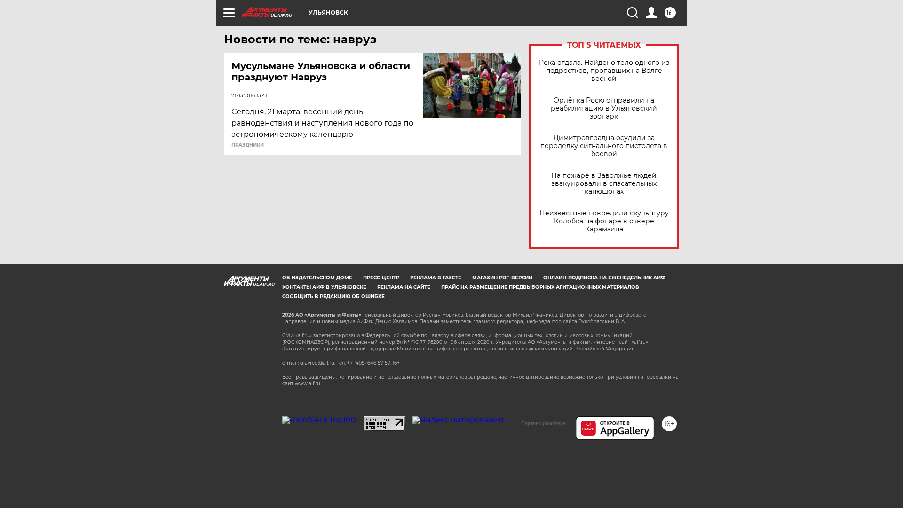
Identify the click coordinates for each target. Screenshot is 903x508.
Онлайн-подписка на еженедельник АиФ (604, 278)
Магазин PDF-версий (502, 278)
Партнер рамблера (543, 423)
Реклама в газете (435, 278)
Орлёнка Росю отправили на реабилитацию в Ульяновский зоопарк (604, 108)
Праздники (247, 145)
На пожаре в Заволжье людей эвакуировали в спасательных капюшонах (604, 184)
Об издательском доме (317, 278)
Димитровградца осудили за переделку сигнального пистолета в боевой (603, 146)
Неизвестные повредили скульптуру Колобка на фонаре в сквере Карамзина (604, 221)
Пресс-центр (381, 278)
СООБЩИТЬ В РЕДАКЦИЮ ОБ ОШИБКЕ (333, 297)
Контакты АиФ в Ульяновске (324, 287)
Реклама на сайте (403, 287)
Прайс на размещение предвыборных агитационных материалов (540, 287)
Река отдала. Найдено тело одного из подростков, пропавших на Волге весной (604, 71)
